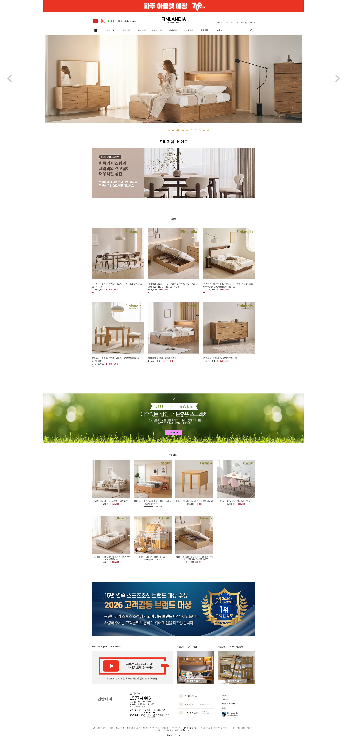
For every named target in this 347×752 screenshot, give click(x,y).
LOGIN (220, 23)
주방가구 (142, 30)
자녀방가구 (157, 30)
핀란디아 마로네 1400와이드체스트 (220, 358)
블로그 (223, 708)
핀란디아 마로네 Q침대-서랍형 (162, 358)
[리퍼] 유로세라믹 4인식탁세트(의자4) (236, 501)
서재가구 (173, 30)
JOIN (227, 23)
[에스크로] (187, 730)
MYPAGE (234, 23)
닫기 (253, 3)
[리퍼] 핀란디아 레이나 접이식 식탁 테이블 (194, 501)
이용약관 (224, 699)
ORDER (252, 23)
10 (208, 130)
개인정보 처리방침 (228, 704)
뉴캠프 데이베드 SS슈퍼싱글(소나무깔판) (111, 501)
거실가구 (126, 30)
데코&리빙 (188, 30)
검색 (252, 30)
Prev (9, 78)
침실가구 (110, 30)
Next (337, 78)
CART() (243, 23)
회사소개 (224, 695)
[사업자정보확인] (191, 728)
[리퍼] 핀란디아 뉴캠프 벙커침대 (153, 557)
